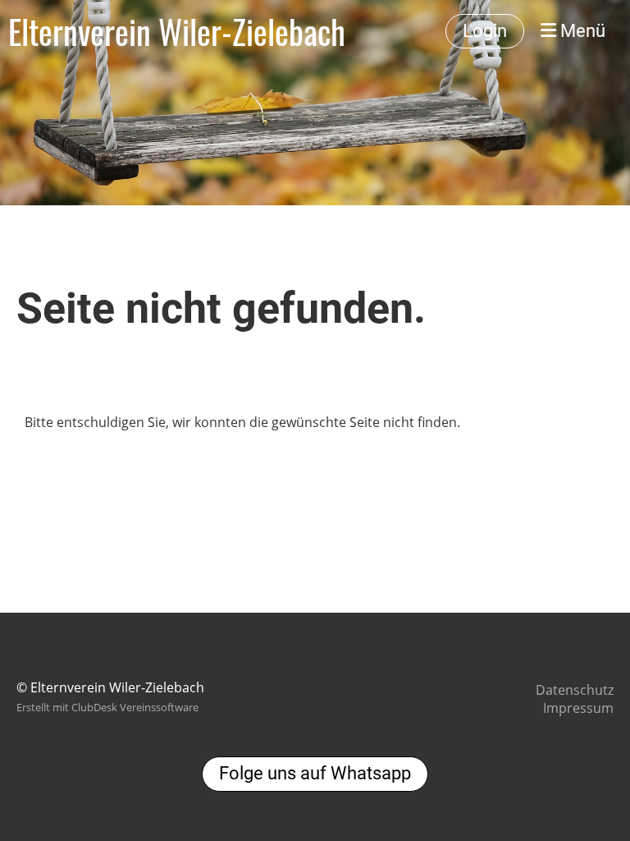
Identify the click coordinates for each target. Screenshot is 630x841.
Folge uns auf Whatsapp (315, 773)
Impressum (578, 708)
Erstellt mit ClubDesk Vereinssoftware (107, 707)
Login (485, 31)
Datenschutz (575, 690)
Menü (580, 31)
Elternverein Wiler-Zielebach (176, 31)
